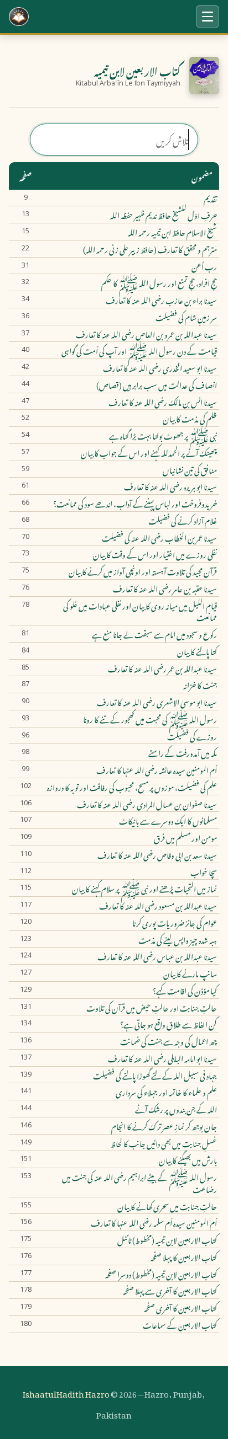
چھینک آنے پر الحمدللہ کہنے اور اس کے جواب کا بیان (149, 452)
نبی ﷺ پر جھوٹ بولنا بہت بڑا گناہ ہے (163, 435)
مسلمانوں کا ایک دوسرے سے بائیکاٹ (168, 820)
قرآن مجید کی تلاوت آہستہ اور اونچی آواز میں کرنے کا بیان (143, 571)
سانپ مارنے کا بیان (190, 973)
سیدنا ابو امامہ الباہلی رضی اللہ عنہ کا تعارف (162, 1058)
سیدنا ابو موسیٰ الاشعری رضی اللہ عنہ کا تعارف (157, 702)
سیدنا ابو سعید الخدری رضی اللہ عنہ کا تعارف (160, 367)
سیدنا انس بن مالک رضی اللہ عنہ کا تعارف (162, 401)
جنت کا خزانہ (200, 684)
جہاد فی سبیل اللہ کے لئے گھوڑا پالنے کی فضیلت (155, 1075)
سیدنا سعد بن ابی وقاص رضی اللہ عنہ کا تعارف (157, 854)
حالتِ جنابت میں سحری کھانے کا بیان (167, 1206)
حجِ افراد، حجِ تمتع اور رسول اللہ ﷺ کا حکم (159, 282)
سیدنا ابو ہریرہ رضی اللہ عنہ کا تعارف (170, 486)
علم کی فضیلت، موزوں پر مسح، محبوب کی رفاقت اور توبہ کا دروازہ (132, 786)
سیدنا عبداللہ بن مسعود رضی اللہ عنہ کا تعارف (158, 905)
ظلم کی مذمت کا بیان (190, 418)
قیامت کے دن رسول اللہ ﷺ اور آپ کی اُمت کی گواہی (139, 350)
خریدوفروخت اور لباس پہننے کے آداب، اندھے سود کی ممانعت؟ (135, 503)
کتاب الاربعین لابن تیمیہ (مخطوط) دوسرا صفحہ (161, 1273)
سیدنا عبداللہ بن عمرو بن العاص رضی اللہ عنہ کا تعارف (146, 334)
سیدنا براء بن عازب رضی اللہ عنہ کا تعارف (161, 299)
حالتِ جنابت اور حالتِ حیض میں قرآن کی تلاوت (151, 1007)
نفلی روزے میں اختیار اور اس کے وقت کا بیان (155, 554)
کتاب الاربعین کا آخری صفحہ (180, 1307)
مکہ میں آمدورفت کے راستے (182, 752)
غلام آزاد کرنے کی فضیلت (182, 520)
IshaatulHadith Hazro (66, 1392)
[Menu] (207, 16)
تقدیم (210, 198)
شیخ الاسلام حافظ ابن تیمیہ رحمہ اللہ (172, 232)
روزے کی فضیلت (192, 736)
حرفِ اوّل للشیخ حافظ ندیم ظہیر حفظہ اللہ (163, 214)
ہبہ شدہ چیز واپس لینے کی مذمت (177, 939)
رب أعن (204, 266)
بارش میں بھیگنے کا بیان (188, 1159)
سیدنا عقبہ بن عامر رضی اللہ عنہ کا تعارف (165, 588)
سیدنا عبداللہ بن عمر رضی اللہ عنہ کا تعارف (162, 668)
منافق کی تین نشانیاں (190, 469)
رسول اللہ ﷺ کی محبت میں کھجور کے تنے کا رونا (150, 719)
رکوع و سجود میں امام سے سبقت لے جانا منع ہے (154, 634)
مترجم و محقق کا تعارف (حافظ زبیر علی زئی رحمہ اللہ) (150, 249)
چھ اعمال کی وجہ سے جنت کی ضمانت (168, 1041)
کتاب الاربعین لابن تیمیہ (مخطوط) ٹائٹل (167, 1239)
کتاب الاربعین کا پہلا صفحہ (184, 1256)
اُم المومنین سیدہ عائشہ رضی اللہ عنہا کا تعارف (156, 769)
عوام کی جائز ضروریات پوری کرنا (174, 922)
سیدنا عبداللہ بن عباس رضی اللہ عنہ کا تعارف (157, 956)
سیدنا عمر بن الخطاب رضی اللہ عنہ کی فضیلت (159, 537)
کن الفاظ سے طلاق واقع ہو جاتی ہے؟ (168, 1024)
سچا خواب (203, 871)
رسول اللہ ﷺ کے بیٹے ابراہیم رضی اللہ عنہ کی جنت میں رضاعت (139, 1182)
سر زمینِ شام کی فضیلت (186, 317)
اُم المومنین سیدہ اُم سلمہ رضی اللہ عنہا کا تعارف (154, 1222)
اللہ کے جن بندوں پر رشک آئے (176, 1109)
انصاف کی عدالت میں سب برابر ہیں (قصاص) (156, 384)
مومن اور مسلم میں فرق (185, 837)
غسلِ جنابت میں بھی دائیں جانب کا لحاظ (164, 1143)
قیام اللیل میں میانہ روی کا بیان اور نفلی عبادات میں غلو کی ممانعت (140, 611)
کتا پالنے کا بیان (197, 651)
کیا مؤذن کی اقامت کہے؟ (185, 990)
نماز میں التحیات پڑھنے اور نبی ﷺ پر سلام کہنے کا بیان (144, 888)
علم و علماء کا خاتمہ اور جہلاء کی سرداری (166, 1091)
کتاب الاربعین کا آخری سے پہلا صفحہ (170, 1290)
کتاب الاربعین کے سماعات (180, 1324)
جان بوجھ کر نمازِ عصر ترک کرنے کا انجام (164, 1126)
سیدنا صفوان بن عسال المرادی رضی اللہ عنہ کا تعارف (147, 804)
